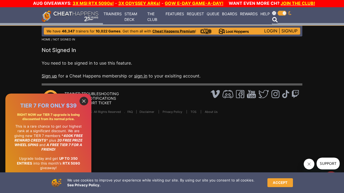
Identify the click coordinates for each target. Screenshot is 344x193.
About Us (211, 112)
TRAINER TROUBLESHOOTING (91, 93)
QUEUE (213, 14)
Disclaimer (146, 112)
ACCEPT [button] (280, 182)
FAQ (130, 112)
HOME (46, 39)
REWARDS (249, 14)
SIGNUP (289, 31)
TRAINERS (112, 14)
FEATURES (175, 14)
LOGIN (270, 31)
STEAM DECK (130, 17)
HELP (265, 14)
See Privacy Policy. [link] (84, 185)
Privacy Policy (172, 112)
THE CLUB (152, 17)
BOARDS (229, 14)
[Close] (84, 101)
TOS (193, 112)
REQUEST (195, 14)
